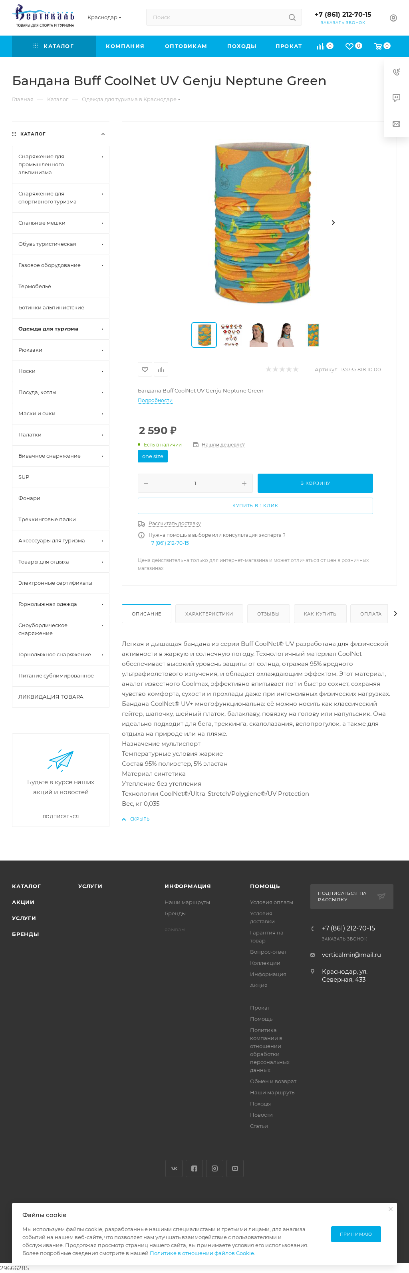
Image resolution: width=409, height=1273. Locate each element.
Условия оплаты (271, 902)
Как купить (320, 614)
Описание (146, 614)
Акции (23, 902)
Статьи (259, 1126)
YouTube (235, 1168)
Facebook (194, 1168)
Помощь (265, 886)
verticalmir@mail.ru (351, 954)
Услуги (24, 918)
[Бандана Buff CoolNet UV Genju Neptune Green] (259, 223)
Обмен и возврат (273, 1081)
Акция (259, 985)
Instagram (214, 1168)
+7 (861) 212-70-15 (343, 14)
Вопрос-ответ (268, 951)
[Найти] (292, 17)
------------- (263, 996)
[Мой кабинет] (393, 19)
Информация (188, 886)
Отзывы (268, 614)
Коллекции (265, 963)
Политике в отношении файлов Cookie (202, 1253)
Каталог (26, 886)
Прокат (260, 1007)
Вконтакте (174, 1168)
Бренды (25, 934)
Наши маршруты (187, 902)
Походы (260, 1103)
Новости (261, 1115)
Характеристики (209, 614)
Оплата (371, 614)
